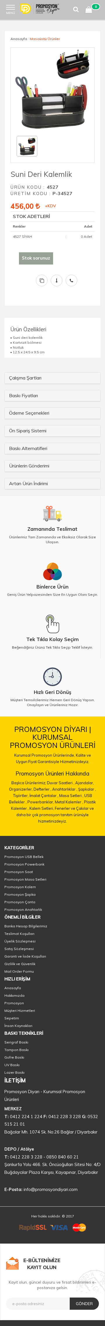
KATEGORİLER (19, 847)
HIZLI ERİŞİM (17, 979)
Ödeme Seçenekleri (29, 413)
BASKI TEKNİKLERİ (23, 1033)
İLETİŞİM (15, 1080)
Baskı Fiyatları (23, 395)
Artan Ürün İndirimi (28, 483)
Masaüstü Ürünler (45, 39)
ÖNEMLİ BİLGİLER (22, 917)
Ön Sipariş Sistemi (27, 430)
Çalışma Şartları (25, 378)
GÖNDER (84, 1303)
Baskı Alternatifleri (28, 448)
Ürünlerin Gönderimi (29, 466)
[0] (88, 10)
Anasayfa (18, 39)
